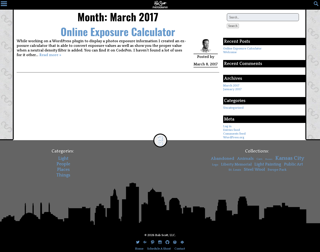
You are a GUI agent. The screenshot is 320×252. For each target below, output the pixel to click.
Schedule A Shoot (159, 248)
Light (63, 158)
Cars (259, 159)
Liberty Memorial (236, 164)
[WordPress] (175, 242)
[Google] (145, 242)
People (63, 164)
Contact (179, 248)
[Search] (314, 4)
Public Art (293, 164)
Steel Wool (254, 169)
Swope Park (277, 170)
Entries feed (231, 130)
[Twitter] (138, 242)
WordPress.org (233, 137)
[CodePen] (182, 242)
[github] (167, 242)
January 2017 (232, 89)
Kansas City (289, 158)
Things (63, 175)
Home (139, 248)
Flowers (268, 159)
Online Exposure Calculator (118, 31)
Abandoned (222, 158)
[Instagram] (160, 242)
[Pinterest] (152, 242)
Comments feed (234, 133)
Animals (245, 158)
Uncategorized (233, 107)
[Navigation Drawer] (5, 4)
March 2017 (231, 85)
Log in (227, 126)
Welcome (230, 52)
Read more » (50, 55)
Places (63, 169)
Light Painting (267, 164)
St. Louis (235, 169)
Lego (215, 164)
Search (232, 26)
